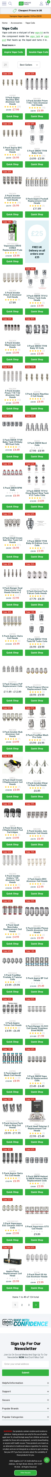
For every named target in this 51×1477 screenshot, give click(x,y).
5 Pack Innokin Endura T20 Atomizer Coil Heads (12, 879)
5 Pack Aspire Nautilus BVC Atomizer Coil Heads (13, 100)
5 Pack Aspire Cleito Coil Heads (12, 637)
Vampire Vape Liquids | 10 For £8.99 (26, 16)
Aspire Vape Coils (13, 52)
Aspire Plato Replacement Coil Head (12, 1273)
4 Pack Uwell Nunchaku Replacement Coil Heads (12, 928)
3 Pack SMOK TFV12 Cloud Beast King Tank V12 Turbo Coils (37, 493)
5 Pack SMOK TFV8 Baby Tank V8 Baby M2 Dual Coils (12, 442)
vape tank (35, 36)
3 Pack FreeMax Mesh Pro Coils (37, 736)
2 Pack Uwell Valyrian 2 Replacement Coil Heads (37, 1128)
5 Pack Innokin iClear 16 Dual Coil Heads (37, 784)
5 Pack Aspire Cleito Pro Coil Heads (12, 1174)
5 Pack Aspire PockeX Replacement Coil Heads (37, 201)
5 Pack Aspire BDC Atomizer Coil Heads (36, 880)
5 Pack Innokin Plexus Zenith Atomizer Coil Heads (37, 930)
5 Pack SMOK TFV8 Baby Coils (37, 152)
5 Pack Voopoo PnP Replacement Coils (13, 685)
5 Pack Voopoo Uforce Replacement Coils (37, 688)
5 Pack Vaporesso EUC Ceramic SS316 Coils (12, 1225)
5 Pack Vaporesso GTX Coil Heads (37, 1227)
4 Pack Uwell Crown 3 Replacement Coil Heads (12, 782)
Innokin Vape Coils (38, 52)
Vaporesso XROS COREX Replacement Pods (12, 248)
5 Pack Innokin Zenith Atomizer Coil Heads (12, 197)
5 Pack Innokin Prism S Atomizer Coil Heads (13, 294)
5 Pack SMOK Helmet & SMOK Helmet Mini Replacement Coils (37, 1178)
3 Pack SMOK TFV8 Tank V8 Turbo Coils (37, 640)
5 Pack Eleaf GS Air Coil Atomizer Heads (36, 1275)
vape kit (39, 32)
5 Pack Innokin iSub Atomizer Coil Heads (13, 734)
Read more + (9, 45)
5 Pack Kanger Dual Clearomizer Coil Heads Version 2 (12, 590)
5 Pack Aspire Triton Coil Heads (13, 1024)
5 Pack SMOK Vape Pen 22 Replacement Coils (37, 1078)
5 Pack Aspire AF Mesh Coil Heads (12, 1074)
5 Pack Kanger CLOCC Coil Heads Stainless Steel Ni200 (37, 1028)
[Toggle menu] (4, 3)
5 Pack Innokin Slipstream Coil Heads (12, 345)
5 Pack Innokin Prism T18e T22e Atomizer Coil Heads (37, 102)
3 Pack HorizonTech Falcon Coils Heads (37, 592)
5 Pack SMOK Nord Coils (37, 444)
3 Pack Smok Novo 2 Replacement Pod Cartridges (12, 830)
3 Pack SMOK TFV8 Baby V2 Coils (37, 347)
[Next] (36, 1305)
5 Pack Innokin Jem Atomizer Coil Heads (36, 832)
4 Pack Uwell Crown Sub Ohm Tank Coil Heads (12, 540)
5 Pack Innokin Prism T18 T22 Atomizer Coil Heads (12, 394)
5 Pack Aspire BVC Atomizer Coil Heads (12, 149)
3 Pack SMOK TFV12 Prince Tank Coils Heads (36, 298)
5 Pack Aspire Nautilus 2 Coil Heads (37, 395)
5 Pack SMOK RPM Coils (12, 489)
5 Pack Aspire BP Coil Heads (37, 979)
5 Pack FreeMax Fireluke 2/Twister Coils (12, 977)
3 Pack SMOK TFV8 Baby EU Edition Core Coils (37, 543)
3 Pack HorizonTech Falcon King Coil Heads (12, 1125)
